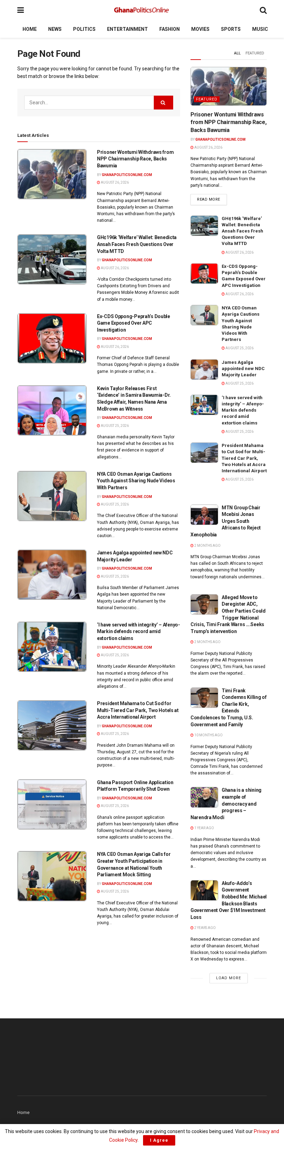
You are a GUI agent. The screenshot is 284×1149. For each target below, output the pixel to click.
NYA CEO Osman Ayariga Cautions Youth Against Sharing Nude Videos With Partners (136, 480)
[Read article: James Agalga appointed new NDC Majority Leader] (52, 575)
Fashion (169, 29)
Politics (84, 29)
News (55, 29)
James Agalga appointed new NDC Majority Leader (243, 368)
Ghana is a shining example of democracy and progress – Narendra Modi (225, 803)
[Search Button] (263, 10)
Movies (200, 29)
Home (30, 29)
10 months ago (208, 735)
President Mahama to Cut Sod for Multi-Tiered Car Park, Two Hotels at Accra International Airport (138, 710)
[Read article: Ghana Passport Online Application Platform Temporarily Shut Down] (52, 804)
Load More (228, 978)
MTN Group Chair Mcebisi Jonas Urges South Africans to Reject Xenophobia (225, 521)
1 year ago (204, 828)
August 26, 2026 (114, 182)
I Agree (159, 1140)
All (237, 53)
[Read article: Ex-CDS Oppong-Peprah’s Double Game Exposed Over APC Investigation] (52, 338)
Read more (212, 199)
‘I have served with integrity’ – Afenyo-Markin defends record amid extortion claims (138, 631)
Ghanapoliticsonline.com (127, 175)
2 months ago (207, 545)
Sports (231, 29)
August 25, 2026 (114, 426)
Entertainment (127, 29)
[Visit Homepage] (142, 10)
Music (260, 29)
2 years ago (205, 928)
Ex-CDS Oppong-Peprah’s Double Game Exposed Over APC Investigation (133, 323)
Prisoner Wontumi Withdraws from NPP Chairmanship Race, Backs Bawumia (135, 158)
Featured (255, 53)
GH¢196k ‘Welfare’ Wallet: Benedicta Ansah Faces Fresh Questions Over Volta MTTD (137, 244)
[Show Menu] (20, 10)
